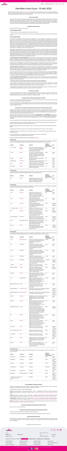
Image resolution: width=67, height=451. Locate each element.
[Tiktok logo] (55, 430)
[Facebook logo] (52, 430)
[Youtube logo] (60, 430)
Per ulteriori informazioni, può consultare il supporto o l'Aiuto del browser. (43, 396)
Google (21, 166)
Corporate (53, 436)
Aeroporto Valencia (37, 444)
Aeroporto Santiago (37, 442)
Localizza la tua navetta (49, 3)
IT (63, 3)
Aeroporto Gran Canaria (24, 441)
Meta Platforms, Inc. (23, 239)
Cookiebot (36, 137)
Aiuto (60, 3)
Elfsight (21, 148)
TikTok (21, 208)
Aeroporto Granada (37, 441)
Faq (40, 434)
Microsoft (21, 192)
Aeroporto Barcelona (9, 441)
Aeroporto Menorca (23, 442)
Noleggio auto (8, 434)
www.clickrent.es (25, 12)
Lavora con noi (54, 434)
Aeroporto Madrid (9, 442)
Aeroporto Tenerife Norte (10, 444)
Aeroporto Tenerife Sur (23, 444)
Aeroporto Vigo (50, 444)
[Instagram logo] (58, 430)
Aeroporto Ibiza (50, 441)
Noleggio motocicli (9, 436)
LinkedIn (21, 147)
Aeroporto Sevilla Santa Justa (53, 442)
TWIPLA (21, 225)
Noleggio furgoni (20, 434)
